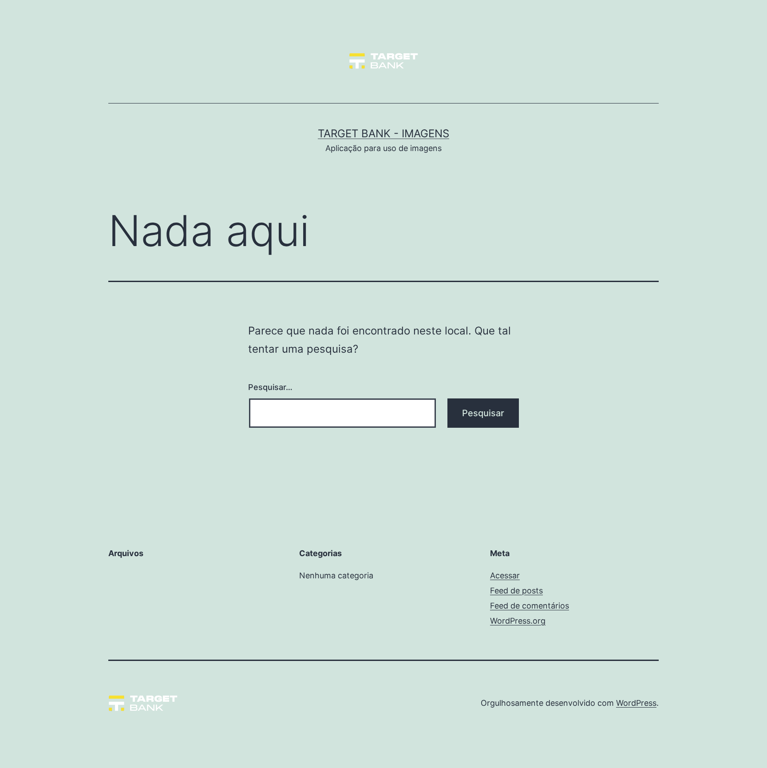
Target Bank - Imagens (383, 133)
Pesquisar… (270, 387)
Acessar (505, 575)
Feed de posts (516, 590)
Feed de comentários (529, 605)
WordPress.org (518, 620)
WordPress (636, 703)
